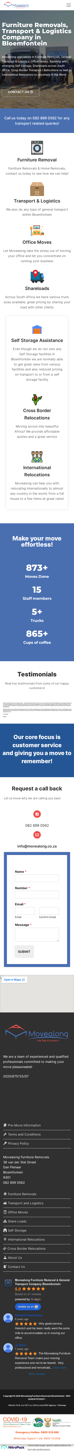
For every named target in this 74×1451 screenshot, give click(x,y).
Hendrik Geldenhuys (29, 1315)
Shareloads (37, 288)
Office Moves (37, 242)
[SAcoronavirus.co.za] (37, 1423)
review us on (26, 1306)
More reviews (37, 1374)
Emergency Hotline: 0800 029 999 (37, 1432)
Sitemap (62, 1405)
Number (22, 888)
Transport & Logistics (37, 200)
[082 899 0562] (37, 814)
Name (20, 872)
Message (23, 925)
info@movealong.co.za (37, 846)
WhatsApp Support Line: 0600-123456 (37, 1438)
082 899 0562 (37, 825)
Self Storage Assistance (37, 340)
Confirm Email (47, 917)
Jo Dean (20, 1345)
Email (20, 904)
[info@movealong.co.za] (37, 835)
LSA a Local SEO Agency (44, 1405)
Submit (24, 952)
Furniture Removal (37, 159)
